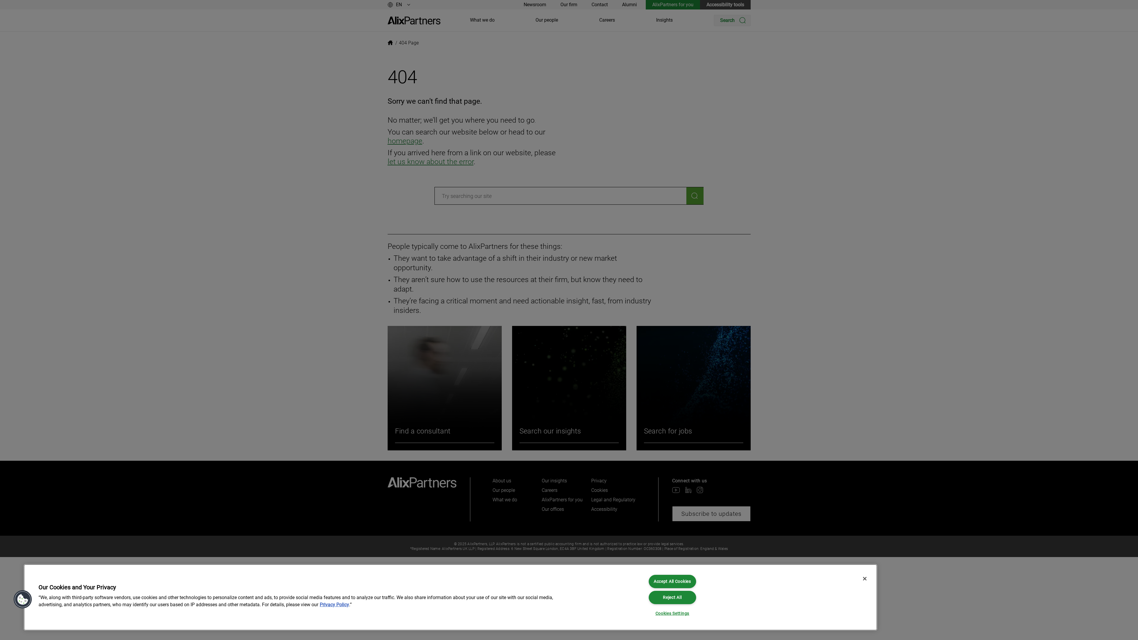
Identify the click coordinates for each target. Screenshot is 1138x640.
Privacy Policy (334, 604)
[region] (450, 597)
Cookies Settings (673, 613)
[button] (22, 599)
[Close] (864, 578)
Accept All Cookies (672, 581)
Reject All (672, 597)
